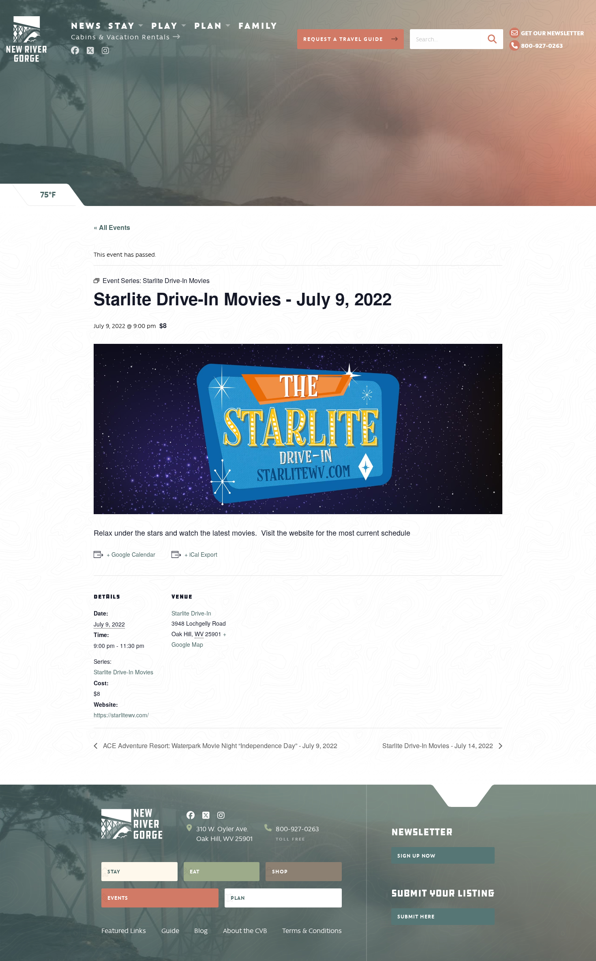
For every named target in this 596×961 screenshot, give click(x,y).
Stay (121, 25)
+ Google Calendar (131, 554)
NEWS (86, 25)
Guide (170, 931)
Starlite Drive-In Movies (123, 672)
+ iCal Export (200, 554)
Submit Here (416, 916)
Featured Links (123, 931)
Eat (194, 871)
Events (117, 898)
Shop (280, 871)
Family (258, 25)
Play (164, 25)
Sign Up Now (416, 855)
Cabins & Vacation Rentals (122, 37)
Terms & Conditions (312, 931)
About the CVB (245, 931)
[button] (492, 39)
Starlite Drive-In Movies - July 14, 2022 (438, 745)
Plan (208, 25)
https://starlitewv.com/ (121, 715)
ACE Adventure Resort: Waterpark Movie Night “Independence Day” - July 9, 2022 (219, 745)
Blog (201, 931)
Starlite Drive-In (191, 613)
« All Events (112, 227)
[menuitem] (86, 25)
